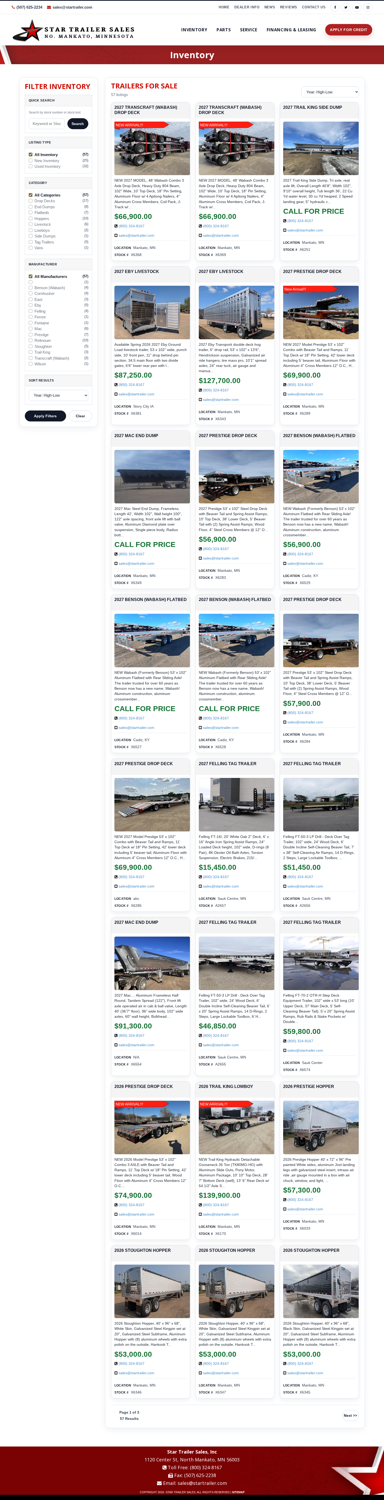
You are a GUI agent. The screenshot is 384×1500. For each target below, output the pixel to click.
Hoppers (41, 219)
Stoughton (43, 346)
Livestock (42, 224)
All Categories (47, 195)
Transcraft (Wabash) (51, 358)
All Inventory (46, 155)
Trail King (42, 352)
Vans (38, 248)
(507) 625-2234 (29, 7)
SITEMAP (238, 1492)
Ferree (40, 317)
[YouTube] (356, 7)
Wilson (40, 364)
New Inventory (46, 161)
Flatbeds (41, 213)
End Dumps (44, 207)
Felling (39, 311)
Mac (38, 329)
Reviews (288, 7)
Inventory (194, 30)
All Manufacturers (50, 277)
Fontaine (41, 323)
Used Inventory (47, 166)
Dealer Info (247, 7)
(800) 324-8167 (131, 226)
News (269, 7)
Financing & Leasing (291, 30)
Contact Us (314, 7)
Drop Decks (44, 201)
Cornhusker (44, 293)
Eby (37, 305)
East (38, 299)
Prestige (41, 335)
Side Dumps (45, 236)
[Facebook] (334, 7)
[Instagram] (367, 7)
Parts (224, 30)
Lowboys (42, 230)
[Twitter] (345, 7)
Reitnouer (42, 340)
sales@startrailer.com (72, 7)
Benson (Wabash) (49, 288)
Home (224, 7)
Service (248, 30)
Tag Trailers (44, 242)
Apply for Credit (349, 30)
